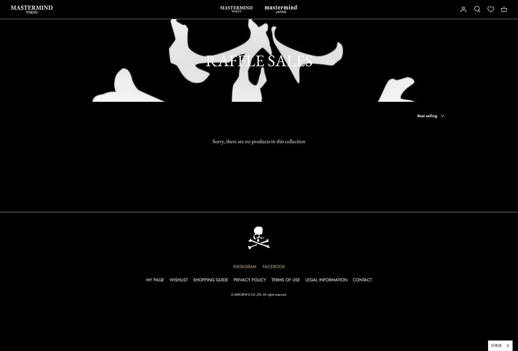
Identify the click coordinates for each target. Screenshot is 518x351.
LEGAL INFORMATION (326, 280)
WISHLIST (179, 280)
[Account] (463, 9)
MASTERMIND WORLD (236, 9)
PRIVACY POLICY (250, 280)
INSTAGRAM (244, 267)
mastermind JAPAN (281, 9)
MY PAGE (155, 280)
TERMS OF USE (285, 280)
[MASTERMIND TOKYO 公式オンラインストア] (32, 9)
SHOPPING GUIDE (210, 280)
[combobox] (500, 345)
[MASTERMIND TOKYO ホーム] (259, 238)
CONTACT (362, 280)
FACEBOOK (274, 267)
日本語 (496, 345)
